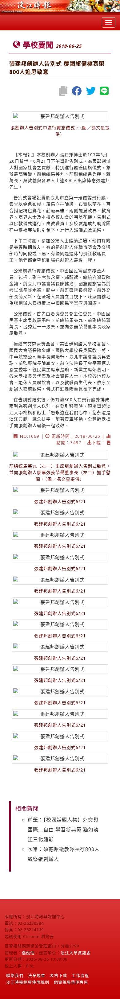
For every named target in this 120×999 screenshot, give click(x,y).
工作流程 (80, 975)
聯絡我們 (14, 975)
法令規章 (36, 975)
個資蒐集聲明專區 (71, 982)
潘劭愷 (28, 952)
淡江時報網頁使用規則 (27, 982)
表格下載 (58, 975)
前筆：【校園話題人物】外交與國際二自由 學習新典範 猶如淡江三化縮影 (63, 829)
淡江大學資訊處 (76, 952)
